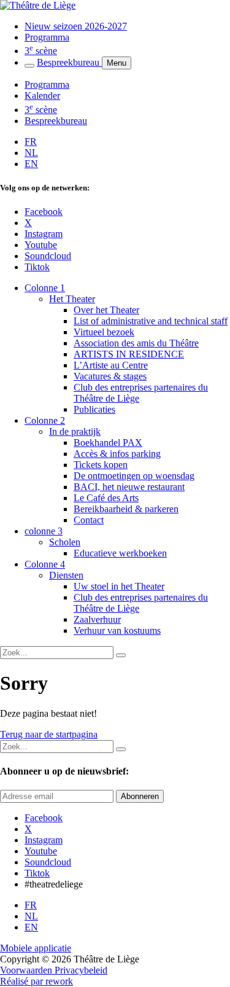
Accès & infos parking (117, 453)
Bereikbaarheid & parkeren (126, 509)
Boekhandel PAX (108, 442)
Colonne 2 (45, 420)
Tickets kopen (101, 464)
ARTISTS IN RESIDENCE (129, 354)
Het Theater (72, 299)
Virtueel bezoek (104, 332)
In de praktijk (75, 431)
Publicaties (94, 409)
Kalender (42, 95)
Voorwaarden (27, 970)
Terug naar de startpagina (49, 734)
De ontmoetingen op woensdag (134, 475)
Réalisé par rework (36, 981)
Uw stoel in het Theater (119, 586)
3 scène (41, 50)
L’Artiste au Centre (111, 365)
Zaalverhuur (97, 619)
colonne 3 (44, 531)
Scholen (64, 542)
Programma (47, 37)
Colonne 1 (45, 288)
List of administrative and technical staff (151, 321)
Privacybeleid (81, 970)
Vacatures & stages (110, 376)
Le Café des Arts (106, 498)
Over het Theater (106, 310)
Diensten (66, 575)
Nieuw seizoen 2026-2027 (76, 26)
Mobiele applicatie (35, 948)
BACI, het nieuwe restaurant (129, 487)
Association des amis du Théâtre (136, 343)
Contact (89, 520)
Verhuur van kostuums (117, 630)
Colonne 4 (45, 564)
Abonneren (140, 796)
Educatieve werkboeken (120, 553)
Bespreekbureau (69, 62)
